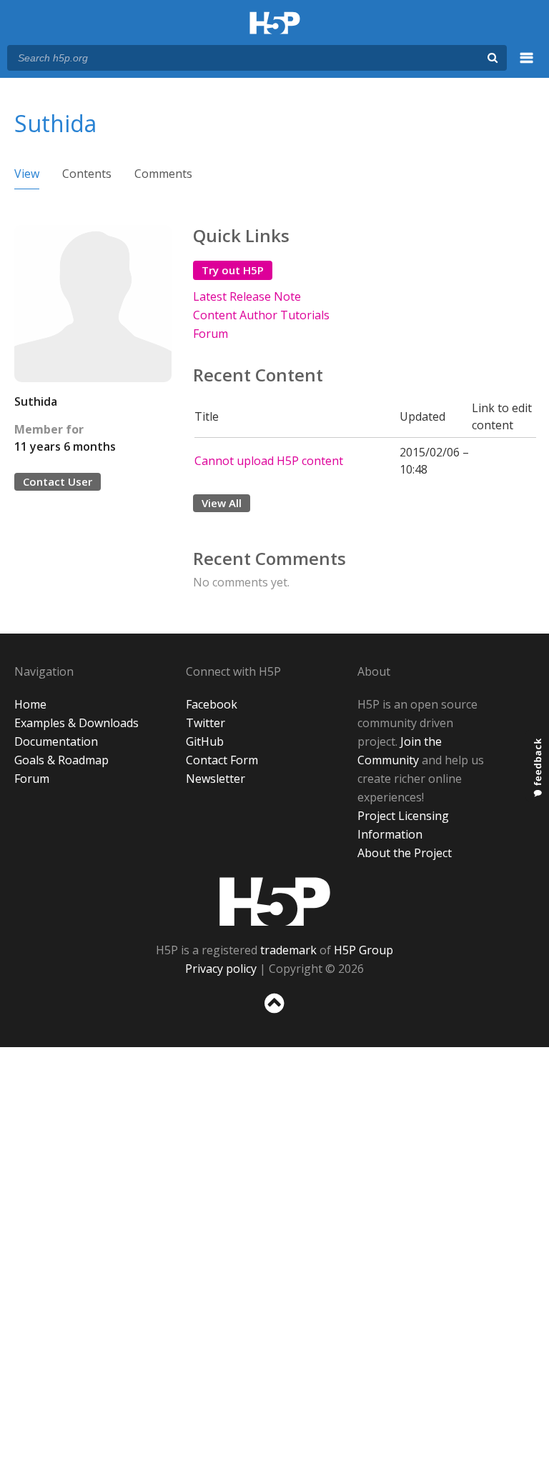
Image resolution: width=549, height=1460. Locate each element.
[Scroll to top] (274, 1016)
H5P (274, 901)
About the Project (404, 853)
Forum (210, 333)
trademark (288, 950)
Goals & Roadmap (61, 760)
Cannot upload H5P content (268, 461)
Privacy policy (221, 968)
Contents (87, 173)
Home (30, 704)
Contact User (57, 481)
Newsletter (215, 778)
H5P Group (363, 950)
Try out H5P (233, 270)
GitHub (205, 741)
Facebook (211, 704)
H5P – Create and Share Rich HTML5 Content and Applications (275, 23)
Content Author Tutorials (261, 315)
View (26, 173)
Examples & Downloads (76, 723)
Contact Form (222, 760)
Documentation (56, 741)
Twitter (205, 723)
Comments (163, 173)
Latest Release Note (247, 296)
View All (222, 503)
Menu (527, 65)
